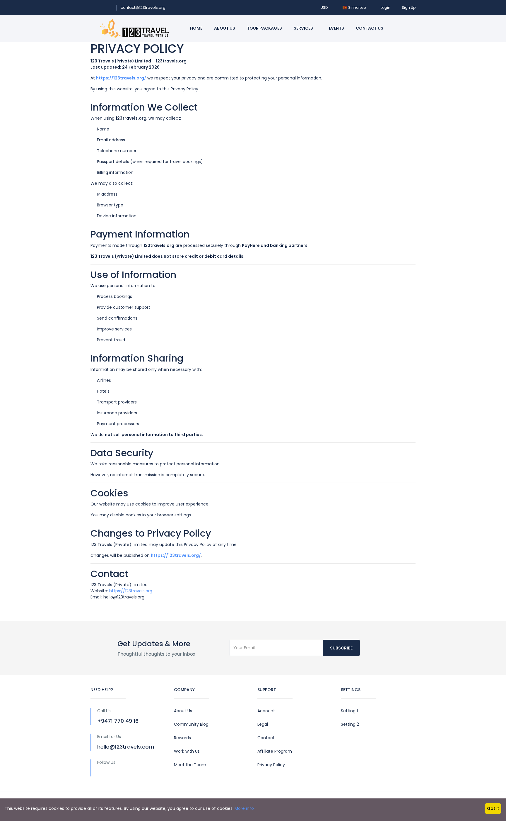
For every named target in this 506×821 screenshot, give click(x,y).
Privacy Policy (271, 765)
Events (336, 28)
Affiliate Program (274, 751)
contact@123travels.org (143, 7)
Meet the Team (190, 765)
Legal (262, 724)
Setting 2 (350, 724)
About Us (224, 28)
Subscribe (341, 648)
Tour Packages (264, 28)
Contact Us (369, 28)
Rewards (182, 738)
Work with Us (187, 751)
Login (385, 7)
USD (325, 7)
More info (244, 808)
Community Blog (191, 724)
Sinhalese (357, 7)
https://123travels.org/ (121, 78)
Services (304, 28)
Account (266, 711)
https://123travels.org (130, 591)
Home (196, 28)
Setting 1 (349, 711)
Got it (493, 808)
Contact (266, 738)
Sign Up (409, 7)
